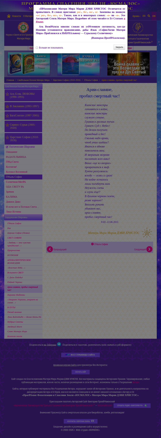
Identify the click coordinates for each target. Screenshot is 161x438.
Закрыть (119, 47)
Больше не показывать (51, 47)
